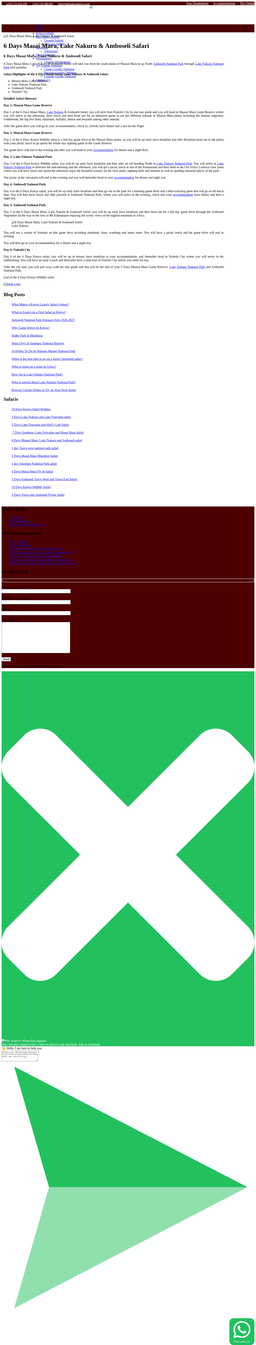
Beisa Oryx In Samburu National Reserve (38, 343)
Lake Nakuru (55, 112)
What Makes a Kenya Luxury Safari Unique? (40, 304)
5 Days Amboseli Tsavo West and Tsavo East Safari (44, 479)
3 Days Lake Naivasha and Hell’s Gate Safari (40, 424)
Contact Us (17, 517)
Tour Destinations (197, 3)
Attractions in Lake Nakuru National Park (36, 549)
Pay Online (247, 3)
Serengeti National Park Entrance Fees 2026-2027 (43, 320)
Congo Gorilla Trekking (59, 69)
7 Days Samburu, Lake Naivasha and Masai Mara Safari (48, 432)
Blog (39, 29)
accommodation (103, 150)
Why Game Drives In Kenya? (30, 327)
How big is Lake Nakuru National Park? (37, 374)
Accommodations (224, 3)
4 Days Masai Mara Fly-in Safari (32, 471)
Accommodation (20, 545)
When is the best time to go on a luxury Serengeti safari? (47, 359)
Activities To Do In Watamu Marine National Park (43, 351)
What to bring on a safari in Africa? (34, 366)
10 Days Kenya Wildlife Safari (31, 487)
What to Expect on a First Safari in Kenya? (39, 312)
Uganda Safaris (53, 40)
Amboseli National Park (168, 63)
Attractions (51, 51)
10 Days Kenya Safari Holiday (31, 409)
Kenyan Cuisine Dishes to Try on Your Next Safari (44, 390)
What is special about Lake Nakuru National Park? (44, 382)
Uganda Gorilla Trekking (60, 76)
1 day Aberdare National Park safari (34, 463)
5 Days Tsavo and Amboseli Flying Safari (38, 494)
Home (40, 26)
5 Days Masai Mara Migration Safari (35, 456)
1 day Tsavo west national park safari (35, 448)
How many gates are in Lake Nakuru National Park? (43, 563)
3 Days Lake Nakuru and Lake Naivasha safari (41, 417)
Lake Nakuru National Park (174, 163)
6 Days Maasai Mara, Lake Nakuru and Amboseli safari (47, 440)
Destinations (44, 58)
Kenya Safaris (45, 33)
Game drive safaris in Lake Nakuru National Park (41, 559)
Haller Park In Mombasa (27, 335)
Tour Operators (19, 521)
